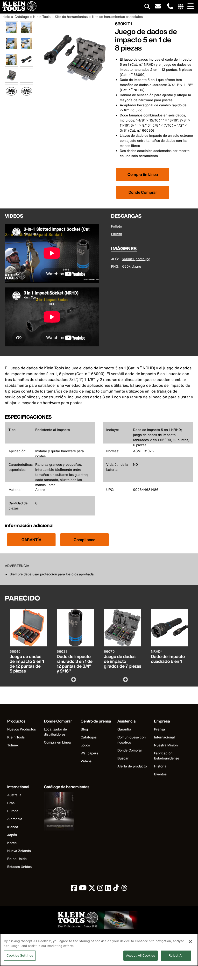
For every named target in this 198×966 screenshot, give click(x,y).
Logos (85, 745)
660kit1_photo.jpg (136, 258)
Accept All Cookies (140, 955)
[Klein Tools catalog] (66, 812)
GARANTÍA (31, 540)
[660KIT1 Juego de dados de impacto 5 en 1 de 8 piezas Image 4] (26, 48)
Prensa (159, 729)
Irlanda (12, 826)
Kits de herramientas (71, 16)
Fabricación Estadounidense (166, 756)
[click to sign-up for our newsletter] (158, 6)
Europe (12, 810)
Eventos (160, 774)
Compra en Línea (57, 742)
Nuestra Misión (166, 745)
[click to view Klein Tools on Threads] (124, 889)
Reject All (176, 955)
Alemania (14, 818)
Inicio (5, 16)
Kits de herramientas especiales (117, 16)
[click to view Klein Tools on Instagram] (100, 889)
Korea (12, 842)
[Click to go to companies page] (181, 7)
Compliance (85, 540)
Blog (84, 729)
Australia (14, 794)
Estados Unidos (19, 866)
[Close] (190, 941)
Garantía (124, 729)
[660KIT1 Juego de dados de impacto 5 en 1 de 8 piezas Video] (21, 75)
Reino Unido (17, 858)
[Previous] (73, 679)
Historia (160, 766)
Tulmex (13, 745)
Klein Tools (41, 16)
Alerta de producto (132, 766)
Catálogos (89, 737)
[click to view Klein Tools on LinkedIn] (108, 889)
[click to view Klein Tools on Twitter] (92, 889)
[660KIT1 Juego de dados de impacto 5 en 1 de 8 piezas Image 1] (11, 32)
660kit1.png (131, 266)
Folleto (116, 226)
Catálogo (21, 16)
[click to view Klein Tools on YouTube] (83, 889)
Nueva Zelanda (19, 850)
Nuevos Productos (21, 729)
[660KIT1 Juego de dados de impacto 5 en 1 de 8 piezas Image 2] (26, 32)
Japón (12, 834)
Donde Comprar (142, 192)
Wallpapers (89, 753)
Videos (86, 761)
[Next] (124, 679)
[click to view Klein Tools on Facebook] (74, 889)
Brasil (11, 802)
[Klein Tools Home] (18, 9)
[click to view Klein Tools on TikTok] (116, 889)
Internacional (164, 737)
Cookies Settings (20, 955)
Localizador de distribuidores (55, 732)
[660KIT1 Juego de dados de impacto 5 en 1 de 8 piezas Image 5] (11, 63)
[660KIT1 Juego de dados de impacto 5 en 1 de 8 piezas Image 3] (11, 48)
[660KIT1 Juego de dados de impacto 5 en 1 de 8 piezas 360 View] (11, 91)
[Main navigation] (189, 6)
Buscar (122, 758)
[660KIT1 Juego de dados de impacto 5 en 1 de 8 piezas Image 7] (11, 79)
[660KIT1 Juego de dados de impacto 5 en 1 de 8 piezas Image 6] (26, 63)
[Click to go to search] (147, 7)
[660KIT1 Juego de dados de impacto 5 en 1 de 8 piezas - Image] (75, 90)
